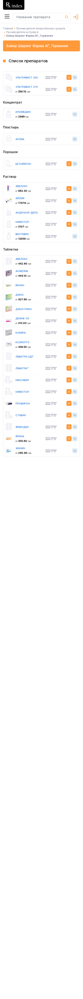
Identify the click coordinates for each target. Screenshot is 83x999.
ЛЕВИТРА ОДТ (25, 356)
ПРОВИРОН (23, 403)
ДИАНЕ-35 (22, 318)
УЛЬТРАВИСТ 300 (27, 77)
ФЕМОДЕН (22, 427)
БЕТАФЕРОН (23, 163)
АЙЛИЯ (20, 198)
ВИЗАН (20, 285)
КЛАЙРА (21, 332)
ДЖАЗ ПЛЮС (24, 309)
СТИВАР (21, 415)
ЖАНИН (20, 448)
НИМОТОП (22, 221)
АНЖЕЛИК (22, 271)
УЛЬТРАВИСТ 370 (27, 86)
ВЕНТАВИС (22, 234)
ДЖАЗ (20, 294)
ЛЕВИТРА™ (22, 368)
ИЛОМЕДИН (23, 111)
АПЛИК (20, 139)
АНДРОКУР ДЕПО (27, 212)
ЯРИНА (20, 436)
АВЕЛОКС (22, 186)
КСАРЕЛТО (22, 342)
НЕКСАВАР (22, 380)
